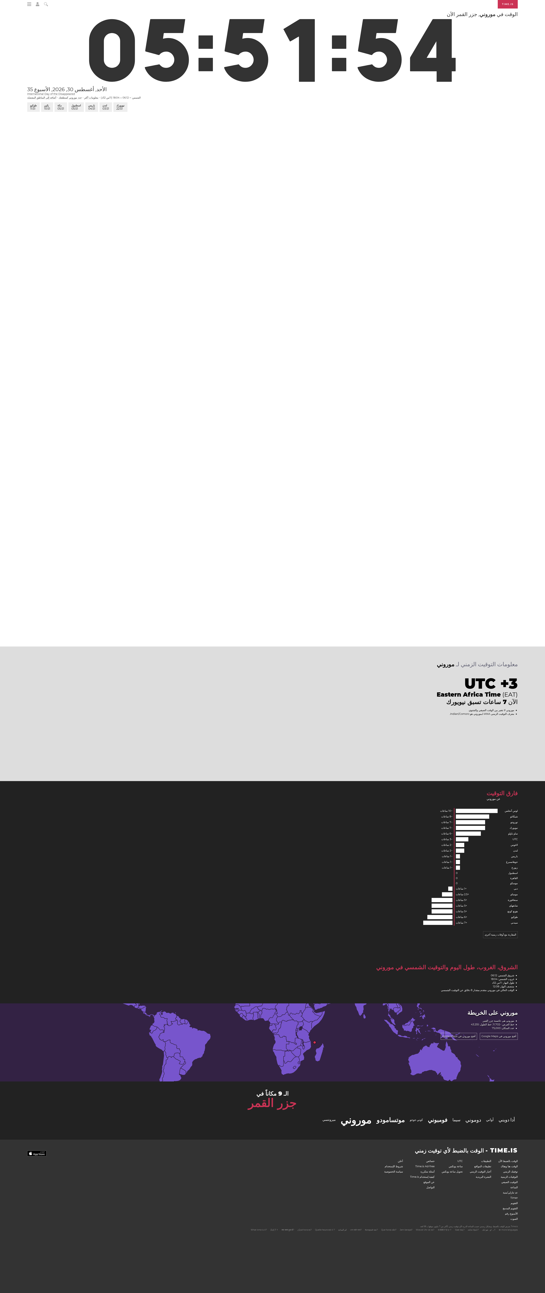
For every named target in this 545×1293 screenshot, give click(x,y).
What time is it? (259, 1230)
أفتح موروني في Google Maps (498, 1036)
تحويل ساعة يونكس (452, 1171)
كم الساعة (342, 1230)
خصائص (430, 1161)
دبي (516, 888)
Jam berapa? (406, 1230)
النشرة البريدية (483, 1176)
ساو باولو (513, 833)
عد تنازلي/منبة (510, 1192)
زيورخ (515, 867)
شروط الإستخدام (394, 1166)
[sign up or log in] (37, 5)
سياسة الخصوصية (393, 1171)
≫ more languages (508, 1230)
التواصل (430, 1187)
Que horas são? (388, 1230)
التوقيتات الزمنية (509, 1176)
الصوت (514, 1218)
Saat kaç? (460, 1230)
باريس (93, 107)
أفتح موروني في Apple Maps (458, 1036)
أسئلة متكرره (428, 1171)
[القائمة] (29, 4)
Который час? (371, 1230)
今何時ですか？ (445, 1230)
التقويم (514, 1203)
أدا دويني (507, 1120)
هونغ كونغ (513, 911)
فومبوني (437, 1119)
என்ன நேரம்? (473, 1230)
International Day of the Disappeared (51, 94)
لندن (107, 107)
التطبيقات (486, 1161)
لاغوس (514, 845)
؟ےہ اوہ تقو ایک (488, 1230)
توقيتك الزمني (510, 1171)
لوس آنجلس (511, 810)
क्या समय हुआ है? (288, 1230)
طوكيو (33, 107)
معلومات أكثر (91, 97)
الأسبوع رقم (511, 1213)
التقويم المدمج (510, 1208)
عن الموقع (429, 1182)
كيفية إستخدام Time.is (422, 1176)
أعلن (400, 1161)
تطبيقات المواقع (482, 1166)
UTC (515, 839)
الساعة (514, 1187)
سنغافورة (513, 900)
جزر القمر (488, 1020)
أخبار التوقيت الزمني (480, 1171)
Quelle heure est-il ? (325, 1230)
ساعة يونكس (456, 1166)
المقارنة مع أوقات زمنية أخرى (500, 934)
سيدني (514, 922)
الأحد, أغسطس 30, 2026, (67, 89)
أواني (490, 1120)
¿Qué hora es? (304, 1230)
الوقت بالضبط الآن (508, 1161)
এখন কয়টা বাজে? (356, 1230)
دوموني (473, 1120)
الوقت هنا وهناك (509, 1166)
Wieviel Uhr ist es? (425, 1230)
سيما (456, 1119)
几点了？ (274, 1230)
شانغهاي (513, 905)
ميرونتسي (329, 1120)
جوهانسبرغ (512, 862)
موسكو (514, 883)
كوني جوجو (416, 1120)
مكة (61, 107)
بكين (47, 107)
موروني (356, 1120)
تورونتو (514, 822)
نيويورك (123, 107)
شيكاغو (514, 816)
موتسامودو (391, 1120)
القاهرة (514, 878)
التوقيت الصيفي (509, 1182)
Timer (514, 1197)
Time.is (507, 4)
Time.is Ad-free (425, 1166)
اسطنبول (77, 107)
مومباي (514, 894)
